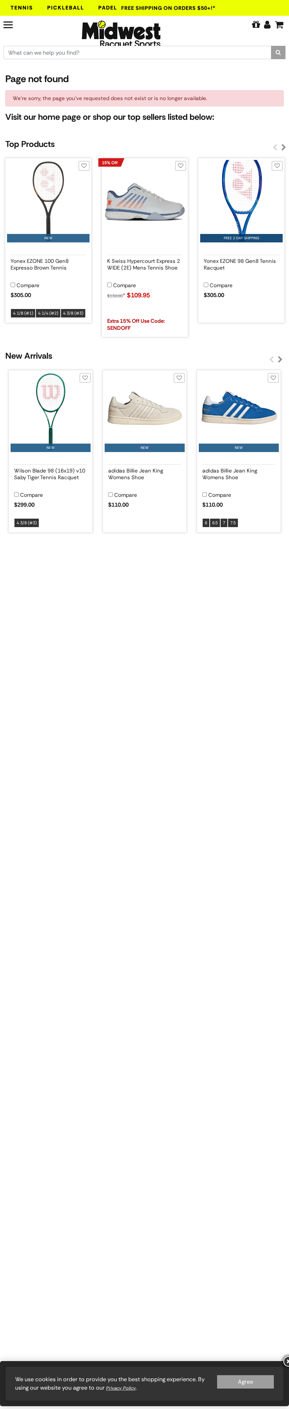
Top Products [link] (30, 143)
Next (283, 147)
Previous (274, 147)
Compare (28, 285)
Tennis (22, 7)
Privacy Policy (121, 1388)
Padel (107, 7)
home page (59, 116)
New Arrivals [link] (28, 355)
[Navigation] (26, 24)
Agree (245, 1381)
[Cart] (279, 24)
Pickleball (65, 7)
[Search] (278, 52)
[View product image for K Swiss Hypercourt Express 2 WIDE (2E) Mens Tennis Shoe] (145, 201)
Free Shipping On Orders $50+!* (168, 8)
